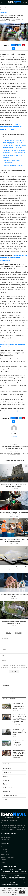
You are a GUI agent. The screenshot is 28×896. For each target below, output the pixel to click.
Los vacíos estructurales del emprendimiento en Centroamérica (12, 344)
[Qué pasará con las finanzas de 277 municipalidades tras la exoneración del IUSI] (6, 706)
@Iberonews (21, 411)
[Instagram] (16, 691)
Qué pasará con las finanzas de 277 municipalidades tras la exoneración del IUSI (19, 706)
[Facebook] (8, 691)
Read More (14, 894)
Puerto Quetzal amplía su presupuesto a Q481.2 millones (19, 742)
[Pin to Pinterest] (23, 45)
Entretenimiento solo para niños (13, 165)
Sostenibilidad (7, 788)
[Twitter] (12, 691)
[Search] (23, 2)
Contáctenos (5, 839)
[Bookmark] (26, 466)
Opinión (5, 784)
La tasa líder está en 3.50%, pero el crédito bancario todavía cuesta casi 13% (19, 732)
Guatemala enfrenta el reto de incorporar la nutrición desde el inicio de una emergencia (19, 753)
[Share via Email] (13, 48)
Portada (2, 7)
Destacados (7, 772)
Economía (6, 780)
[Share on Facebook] (16, 45)
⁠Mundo (3, 862)
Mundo (5, 799)
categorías (5, 843)
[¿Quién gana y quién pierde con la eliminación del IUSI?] (14, 582)
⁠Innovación (4, 852)
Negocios (6, 776)
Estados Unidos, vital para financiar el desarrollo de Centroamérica (14, 257)
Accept (21, 892)
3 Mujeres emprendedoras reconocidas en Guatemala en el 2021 (11, 126)
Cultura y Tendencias (7, 857)
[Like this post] (13, 45)
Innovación (6, 791)
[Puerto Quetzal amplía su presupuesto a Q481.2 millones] (6, 743)
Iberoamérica (7, 768)
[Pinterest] (20, 691)
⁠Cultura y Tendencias (10, 795)
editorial (8, 19)
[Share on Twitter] (19, 45)
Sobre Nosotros (5, 837)
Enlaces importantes (8, 833)
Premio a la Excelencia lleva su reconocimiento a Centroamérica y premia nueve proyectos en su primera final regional (19, 719)
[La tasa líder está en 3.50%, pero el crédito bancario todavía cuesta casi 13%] (14, 473)
